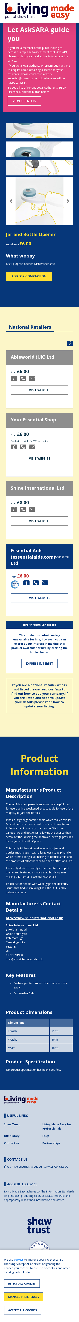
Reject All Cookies (22, 1283)
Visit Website (39, 390)
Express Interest (39, 663)
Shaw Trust (12, 1124)
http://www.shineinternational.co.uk (34, 918)
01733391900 (14, 955)
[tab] (30, 324)
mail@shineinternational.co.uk (24, 959)
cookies (19, 1259)
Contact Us (61, 1166)
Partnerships (51, 1143)
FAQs (45, 1136)
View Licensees (24, 101)
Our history (12, 1136)
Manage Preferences (23, 1297)
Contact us (11, 1143)
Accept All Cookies (22, 1310)
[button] (11, 201)
